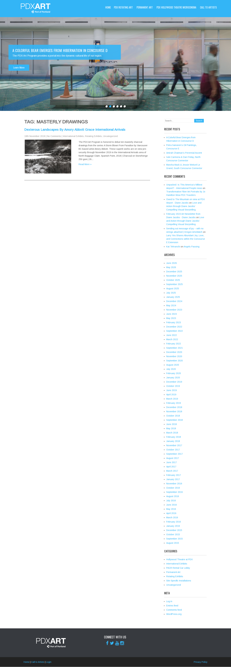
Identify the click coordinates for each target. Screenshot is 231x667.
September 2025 (174, 284)
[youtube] (117, 643)
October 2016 (173, 488)
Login (48, 662)
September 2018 (174, 420)
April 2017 (171, 466)
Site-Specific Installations (178, 580)
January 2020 (173, 377)
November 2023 (174, 309)
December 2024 (174, 301)
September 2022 (174, 331)
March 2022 (172, 339)
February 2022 (173, 343)
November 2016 (174, 483)
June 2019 (171, 390)
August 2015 (172, 543)
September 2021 (174, 348)
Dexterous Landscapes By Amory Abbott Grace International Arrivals (74, 129)
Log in (169, 601)
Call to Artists (208, 7)
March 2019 (172, 398)
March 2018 (172, 432)
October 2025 (173, 280)
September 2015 (174, 538)
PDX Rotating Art (123, 7)
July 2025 (171, 292)
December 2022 (174, 326)
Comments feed (174, 610)
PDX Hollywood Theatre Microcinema (176, 7)
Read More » (85, 164)
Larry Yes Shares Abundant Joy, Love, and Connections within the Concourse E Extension (185, 239)
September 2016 (174, 492)
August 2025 (172, 288)
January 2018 (173, 441)
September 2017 (174, 454)
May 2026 (171, 267)
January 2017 (173, 479)
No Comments (54, 136)
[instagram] (122, 643)
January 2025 (173, 297)
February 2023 (173, 322)
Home (108, 7)
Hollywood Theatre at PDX (179, 559)
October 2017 (173, 449)
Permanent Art (145, 7)
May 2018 (171, 428)
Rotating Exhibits (93, 136)
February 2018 (173, 437)
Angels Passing (191, 246)
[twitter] (112, 643)
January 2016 (173, 526)
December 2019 (174, 382)
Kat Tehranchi (173, 246)
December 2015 (174, 530)
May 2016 (171, 509)
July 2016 (171, 500)
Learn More (19, 67)
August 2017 (172, 458)
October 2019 (173, 386)
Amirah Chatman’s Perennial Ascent (184, 153)
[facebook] (107, 643)
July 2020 (171, 369)
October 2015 (173, 534)
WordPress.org (174, 614)
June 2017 (171, 462)
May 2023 (171, 318)
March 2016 (172, 517)
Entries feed (172, 605)
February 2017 (173, 475)
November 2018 (174, 411)
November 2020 (174, 356)
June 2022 (171, 335)
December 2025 (174, 271)
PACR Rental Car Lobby (178, 568)
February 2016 (173, 521)
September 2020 (174, 360)
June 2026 (171, 263)
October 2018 (173, 415)
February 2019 (173, 403)
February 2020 (173, 373)
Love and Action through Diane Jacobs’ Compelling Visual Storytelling (183, 206)
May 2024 (171, 305)
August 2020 (172, 365)
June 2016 (171, 505)
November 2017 (174, 445)
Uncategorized (110, 136)
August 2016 (172, 496)
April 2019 (171, 394)
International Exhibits (73, 136)
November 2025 (174, 276)
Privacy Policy (200, 662)
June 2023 (171, 314)
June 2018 (171, 424)
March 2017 (172, 471)
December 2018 (174, 407)
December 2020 (174, 352)
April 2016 (171, 513)
